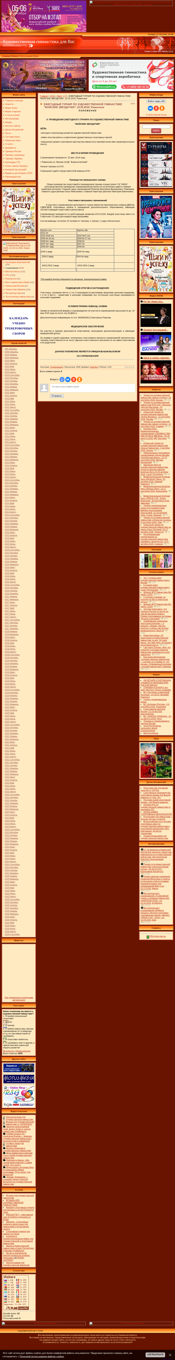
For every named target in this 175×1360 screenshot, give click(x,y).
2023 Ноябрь (11, 835)
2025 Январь (11, 876)
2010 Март (10, 360)
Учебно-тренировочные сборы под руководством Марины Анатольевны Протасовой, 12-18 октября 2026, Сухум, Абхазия (153, 510)
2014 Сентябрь (12, 515)
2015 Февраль (11, 529)
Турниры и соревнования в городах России (154, 722)
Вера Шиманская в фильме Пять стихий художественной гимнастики (18, 1155)
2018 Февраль (11, 634)
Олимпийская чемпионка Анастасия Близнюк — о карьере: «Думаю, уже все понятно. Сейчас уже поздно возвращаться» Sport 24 (154, 626)
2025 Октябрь (11, 902)
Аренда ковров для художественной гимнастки (16, 1263)
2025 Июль (10, 893)
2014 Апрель (11, 500)
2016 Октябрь (11, 588)
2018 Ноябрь (11, 660)
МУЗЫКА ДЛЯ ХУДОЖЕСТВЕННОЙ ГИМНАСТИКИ (13, 1202)
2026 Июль (10, 928)
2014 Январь (11, 492)
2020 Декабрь (11, 733)
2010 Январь (11, 355)
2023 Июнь (10, 821)
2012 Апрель (11, 430)
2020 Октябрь (11, 727)
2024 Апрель (11, 850)
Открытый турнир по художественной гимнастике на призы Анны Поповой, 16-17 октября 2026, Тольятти (155, 528)
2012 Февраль (11, 425)
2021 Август (10, 757)
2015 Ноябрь (11, 556)
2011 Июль (10, 404)
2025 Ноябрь (11, 905)
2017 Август (10, 617)
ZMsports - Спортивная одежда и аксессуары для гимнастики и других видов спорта (16, 1225)
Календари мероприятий (17, 262)
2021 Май (9, 748)
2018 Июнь (10, 646)
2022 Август (10, 792)
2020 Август (10, 722)
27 (65, 96)
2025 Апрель (11, 885)
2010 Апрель (11, 363)
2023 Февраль (11, 809)
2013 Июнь (10, 471)
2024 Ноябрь (11, 870)
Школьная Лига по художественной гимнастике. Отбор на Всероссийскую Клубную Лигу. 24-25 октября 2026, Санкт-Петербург (154, 470)
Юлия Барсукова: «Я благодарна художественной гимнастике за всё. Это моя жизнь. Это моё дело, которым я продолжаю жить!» (156, 640)
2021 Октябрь (11, 762)
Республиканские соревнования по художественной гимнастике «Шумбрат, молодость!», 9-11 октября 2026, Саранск (154, 539)
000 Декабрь (11, 349)
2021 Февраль (11, 739)
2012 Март (10, 427)
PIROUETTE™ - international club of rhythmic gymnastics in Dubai (18, 1217)
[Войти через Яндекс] (73, 379)
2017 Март (10, 602)
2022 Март (10, 777)
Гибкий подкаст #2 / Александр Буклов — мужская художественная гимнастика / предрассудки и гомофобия (17, 1137)
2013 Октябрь (11, 483)
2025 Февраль (11, 879)
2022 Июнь (10, 786)
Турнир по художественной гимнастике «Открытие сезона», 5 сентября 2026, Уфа (156, 520)
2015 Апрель (11, 535)
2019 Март (10, 672)
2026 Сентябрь (12, 934)
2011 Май (9, 398)
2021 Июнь (10, 751)
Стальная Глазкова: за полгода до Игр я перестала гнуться (154, 599)
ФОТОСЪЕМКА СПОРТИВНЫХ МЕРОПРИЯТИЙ (156, 813)
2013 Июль (10, 474)
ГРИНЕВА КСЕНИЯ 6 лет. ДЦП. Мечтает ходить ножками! (155, 688)
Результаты (11, 279)
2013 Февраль (11, 459)
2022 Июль (10, 789)
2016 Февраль (11, 564)
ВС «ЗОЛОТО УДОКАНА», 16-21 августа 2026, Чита (156, 717)
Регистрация (26, 56)
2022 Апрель (11, 780)
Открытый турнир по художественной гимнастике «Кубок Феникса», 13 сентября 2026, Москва (155, 415)
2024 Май (9, 853)
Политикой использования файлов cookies (42, 1356)
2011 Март (10, 392)
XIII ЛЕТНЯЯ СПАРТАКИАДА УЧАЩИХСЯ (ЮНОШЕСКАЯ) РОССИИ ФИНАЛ (155, 682)
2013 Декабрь (11, 489)
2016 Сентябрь (12, 585)
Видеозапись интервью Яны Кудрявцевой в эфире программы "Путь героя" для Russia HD (18, 1171)
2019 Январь (11, 666)
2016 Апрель (11, 570)
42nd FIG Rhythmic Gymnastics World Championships (150, 728)
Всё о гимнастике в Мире (17, 282)
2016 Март (10, 567)
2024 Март (10, 847)
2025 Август (10, 896)
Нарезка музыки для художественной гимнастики (19, 1118)
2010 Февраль (11, 358)
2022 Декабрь (11, 803)
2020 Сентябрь (12, 725)
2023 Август (10, 826)
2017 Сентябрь (12, 620)
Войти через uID (156, 101)
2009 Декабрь (11, 352)
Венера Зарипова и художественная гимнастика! (17, 1149)
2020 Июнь (10, 716)
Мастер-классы (12, 271)
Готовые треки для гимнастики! (15, 1144)
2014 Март (10, 497)
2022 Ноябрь (11, 800)
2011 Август (10, 407)
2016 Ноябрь (11, 591)
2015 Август (10, 547)
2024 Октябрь (11, 867)
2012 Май (9, 433)
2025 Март (10, 882)
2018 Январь (11, 631)
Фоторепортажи (13, 293)
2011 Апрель (11, 395)
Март (59, 96)
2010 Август (10, 372)
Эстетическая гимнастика (17, 297)
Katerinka (94, 367)
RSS (171, 51)
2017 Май (9, 608)
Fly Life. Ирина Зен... (153, 302)
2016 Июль (10, 579)
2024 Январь (11, 841)
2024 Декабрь (11, 873)
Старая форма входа (156, 115)
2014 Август (10, 512)
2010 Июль (10, 369)
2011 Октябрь (11, 413)
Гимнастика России (14, 286)
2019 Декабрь (11, 698)
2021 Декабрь (11, 768)
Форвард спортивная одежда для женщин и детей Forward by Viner (18, 1210)
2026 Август (10, 931)
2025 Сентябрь (12, 899)
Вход (36, 56)
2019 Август (10, 687)
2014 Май (9, 503)
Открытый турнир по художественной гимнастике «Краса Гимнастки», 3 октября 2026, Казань (155, 447)
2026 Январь (11, 911)
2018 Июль (10, 649)
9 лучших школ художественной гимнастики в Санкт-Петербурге (155, 587)
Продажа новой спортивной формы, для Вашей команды (155, 801)
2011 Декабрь (11, 419)
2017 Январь (11, 596)
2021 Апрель (11, 745)
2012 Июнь (10, 436)
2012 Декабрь (11, 454)
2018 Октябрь (11, 658)
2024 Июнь (10, 856)
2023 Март (10, 812)
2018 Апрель (11, 640)
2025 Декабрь (11, 908)
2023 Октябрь (11, 832)
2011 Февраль (11, 390)
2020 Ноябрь (11, 730)
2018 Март (10, 637)
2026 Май (9, 923)
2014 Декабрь (11, 524)
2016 (52, 96)
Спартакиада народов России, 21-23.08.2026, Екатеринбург (152, 711)
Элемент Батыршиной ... (155, 330)
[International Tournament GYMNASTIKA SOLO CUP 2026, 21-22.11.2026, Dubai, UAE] (19, 251)
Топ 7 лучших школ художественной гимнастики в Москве (155, 580)
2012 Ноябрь (11, 451)
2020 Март (10, 707)
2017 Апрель (11, 605)
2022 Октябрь (11, 797)
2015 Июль (10, 544)
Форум (15, 56)
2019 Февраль (11, 669)
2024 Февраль (11, 844)
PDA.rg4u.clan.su (157, 936)
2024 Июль (10, 858)
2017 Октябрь (11, 623)
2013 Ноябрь (11, 486)
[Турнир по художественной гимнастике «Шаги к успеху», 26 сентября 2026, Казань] (156, 291)
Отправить (56, 396)
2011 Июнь (10, 401)
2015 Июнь (10, 541)
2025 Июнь (10, 891)
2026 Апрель (11, 920)
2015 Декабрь (11, 559)
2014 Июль (10, 509)
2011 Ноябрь (11, 416)
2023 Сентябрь (12, 829)
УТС (7, 275)
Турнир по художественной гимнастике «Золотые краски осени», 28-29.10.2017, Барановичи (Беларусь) (155, 868)
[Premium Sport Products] (43, 1324)
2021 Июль (10, 754)
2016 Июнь (10, 576)
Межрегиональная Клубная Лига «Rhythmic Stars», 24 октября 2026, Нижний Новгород (155, 480)
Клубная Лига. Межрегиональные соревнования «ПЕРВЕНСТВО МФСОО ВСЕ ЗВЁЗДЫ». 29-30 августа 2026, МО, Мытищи (155, 434)
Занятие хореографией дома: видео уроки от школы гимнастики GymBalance (17, 1129)
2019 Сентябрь (12, 690)
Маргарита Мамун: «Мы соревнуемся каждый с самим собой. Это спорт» (17, 1162)
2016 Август (10, 582)
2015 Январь (11, 526)
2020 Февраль (11, 704)
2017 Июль (10, 614)
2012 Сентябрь (12, 445)
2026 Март (10, 917)
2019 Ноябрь (11, 695)
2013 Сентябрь (12, 480)
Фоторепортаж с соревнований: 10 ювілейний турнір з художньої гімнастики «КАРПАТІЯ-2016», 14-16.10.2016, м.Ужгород (154, 898)
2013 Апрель (11, 465)
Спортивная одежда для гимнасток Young (16, 1232)
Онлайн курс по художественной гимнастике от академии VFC (155, 807)
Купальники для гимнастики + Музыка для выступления (156, 818)
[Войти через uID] (62, 379)
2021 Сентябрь (12, 759)
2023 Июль (10, 824)
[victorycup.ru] (156, 186)
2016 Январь (11, 561)
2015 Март (10, 532)
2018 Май (9, 643)
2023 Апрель (11, 815)
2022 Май (9, 783)
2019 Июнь (10, 681)
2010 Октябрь (11, 378)
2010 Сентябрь (12, 375)
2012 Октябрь (11, 448)
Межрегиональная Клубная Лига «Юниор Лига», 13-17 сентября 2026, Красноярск (155, 488)
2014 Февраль (11, 494)
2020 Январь (11, 701)
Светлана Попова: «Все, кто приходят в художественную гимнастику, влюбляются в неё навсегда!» (155, 651)
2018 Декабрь (11, 663)
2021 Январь (11, 736)
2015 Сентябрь (12, 550)
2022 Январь (11, 771)
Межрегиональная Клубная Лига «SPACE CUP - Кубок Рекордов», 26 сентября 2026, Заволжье (155, 499)
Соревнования (11, 268)
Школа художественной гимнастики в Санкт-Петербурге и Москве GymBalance (18, 1248)
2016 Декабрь (11, 593)
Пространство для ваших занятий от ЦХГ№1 (154, 789)
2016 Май (9, 573)
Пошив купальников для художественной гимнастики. (154, 837)
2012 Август (10, 442)
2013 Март (10, 462)
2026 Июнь (10, 925)
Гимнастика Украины (15, 289)
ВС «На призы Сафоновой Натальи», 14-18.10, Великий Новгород (154, 694)
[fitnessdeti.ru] (131, 90)
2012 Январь (11, 422)
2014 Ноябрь (11, 521)
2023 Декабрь (11, 838)
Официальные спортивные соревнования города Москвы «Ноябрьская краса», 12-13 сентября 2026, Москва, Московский (155, 458)
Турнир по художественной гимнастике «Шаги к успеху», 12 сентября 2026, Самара (155, 424)
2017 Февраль (11, 599)
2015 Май (9, 538)
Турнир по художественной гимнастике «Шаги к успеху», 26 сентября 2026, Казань (155, 397)
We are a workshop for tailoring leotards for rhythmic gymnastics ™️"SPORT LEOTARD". (16, 1256)
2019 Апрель (11, 675)
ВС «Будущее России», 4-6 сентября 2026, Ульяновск (154, 705)
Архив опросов (23, 1051)
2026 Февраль (11, 914)
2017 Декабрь (11, 628)
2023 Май (9, 818)
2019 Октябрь (11, 692)
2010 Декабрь (11, 384)
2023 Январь (11, 806)
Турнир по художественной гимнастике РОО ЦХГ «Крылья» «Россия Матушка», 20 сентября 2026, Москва (155, 406)
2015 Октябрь (11, 553)
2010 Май (9, 366)
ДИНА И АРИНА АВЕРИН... (157, 358)
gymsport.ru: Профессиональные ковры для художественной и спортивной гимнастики (18, 1240)
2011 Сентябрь (12, 410)
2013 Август (10, 477)
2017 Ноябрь (11, 625)
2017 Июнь (10, 611)
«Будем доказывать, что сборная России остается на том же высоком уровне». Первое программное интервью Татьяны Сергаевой (155, 614)
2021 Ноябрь (11, 765)
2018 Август (10, 652)
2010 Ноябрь (11, 381)
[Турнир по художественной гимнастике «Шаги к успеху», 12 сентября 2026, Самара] (19, 232)
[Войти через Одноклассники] (79, 379)
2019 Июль (10, 684)
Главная (6, 56)
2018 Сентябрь (12, 655)
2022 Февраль (11, 774)
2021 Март (10, 742)
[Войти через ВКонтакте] (67, 379)
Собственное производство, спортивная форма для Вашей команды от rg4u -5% (155, 795)
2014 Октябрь (11, 518)
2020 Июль (10, 719)
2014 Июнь (10, 506)
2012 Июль (10, 439)
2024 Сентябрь (12, 864)
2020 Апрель (11, 710)
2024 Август (10, 861)
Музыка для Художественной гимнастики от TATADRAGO (20, 1123)
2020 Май (9, 713)
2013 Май (9, 468)
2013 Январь (11, 457)
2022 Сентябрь (12, 794)
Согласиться (155, 1354)
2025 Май (9, 888)
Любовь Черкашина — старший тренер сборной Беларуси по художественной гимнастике (17, 1180)
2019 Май (9, 678)
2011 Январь (11, 387)
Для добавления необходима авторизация (19, 998)
